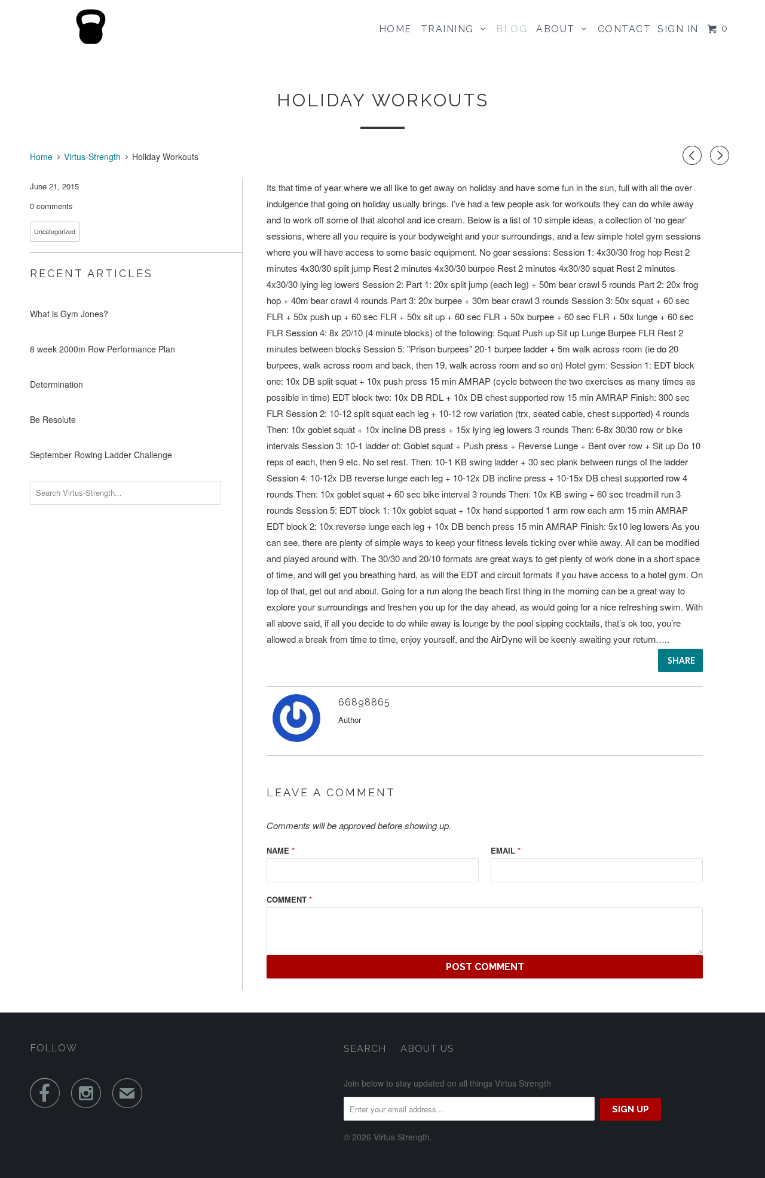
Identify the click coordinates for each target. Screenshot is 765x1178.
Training (451, 29)
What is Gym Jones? (69, 314)
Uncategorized (54, 231)
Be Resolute (53, 419)
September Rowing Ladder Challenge (101, 455)
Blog (511, 29)
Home (395, 29)
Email (506, 850)
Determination (56, 384)
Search (365, 1048)
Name (281, 850)
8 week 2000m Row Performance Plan (102, 349)
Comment (289, 899)
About (559, 29)
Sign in (678, 29)
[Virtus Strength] (91, 26)
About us (427, 1048)
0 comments (51, 205)
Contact (624, 29)
